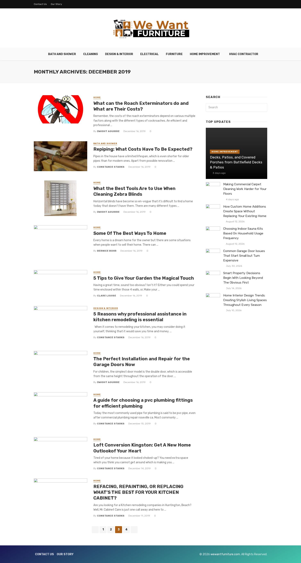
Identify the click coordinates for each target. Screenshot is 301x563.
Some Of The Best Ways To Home (129, 233)
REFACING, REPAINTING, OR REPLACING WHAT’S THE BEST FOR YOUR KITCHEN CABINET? (138, 492)
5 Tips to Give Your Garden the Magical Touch (143, 278)
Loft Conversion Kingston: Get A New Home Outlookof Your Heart (142, 447)
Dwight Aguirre (108, 131)
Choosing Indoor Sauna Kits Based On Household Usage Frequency (243, 233)
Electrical (149, 54)
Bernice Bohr (107, 250)
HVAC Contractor (243, 54)
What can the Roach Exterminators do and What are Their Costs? (141, 106)
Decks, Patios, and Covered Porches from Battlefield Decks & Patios (236, 162)
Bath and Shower (62, 54)
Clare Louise (106, 295)
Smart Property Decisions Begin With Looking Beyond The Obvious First (243, 277)
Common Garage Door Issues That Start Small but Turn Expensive (244, 255)
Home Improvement (205, 54)
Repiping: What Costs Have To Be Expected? (142, 149)
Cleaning (90, 54)
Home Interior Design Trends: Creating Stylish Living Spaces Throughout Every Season (245, 300)
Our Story (56, 4)
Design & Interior (119, 54)
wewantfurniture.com (225, 554)
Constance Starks (110, 166)
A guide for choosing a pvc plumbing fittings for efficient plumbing (143, 403)
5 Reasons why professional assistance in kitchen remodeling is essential (140, 316)
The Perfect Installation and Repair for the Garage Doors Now (141, 361)
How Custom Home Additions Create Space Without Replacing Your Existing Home (244, 211)
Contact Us (40, 4)
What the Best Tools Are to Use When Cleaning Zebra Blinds (134, 191)
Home (97, 97)
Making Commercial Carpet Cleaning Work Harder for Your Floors (244, 189)
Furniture (174, 54)
